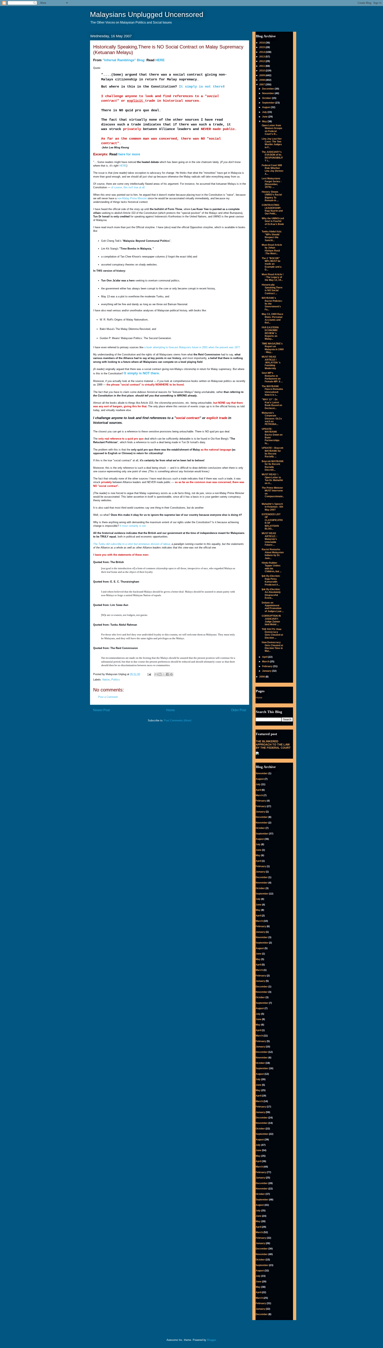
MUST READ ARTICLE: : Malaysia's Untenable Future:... (269, 539)
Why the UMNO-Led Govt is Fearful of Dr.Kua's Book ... (273, 222)
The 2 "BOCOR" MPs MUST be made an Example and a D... (271, 264)
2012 (262, 61)
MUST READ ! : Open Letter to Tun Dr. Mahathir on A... (272, 478)
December (268, 88)
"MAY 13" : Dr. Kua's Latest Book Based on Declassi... (272, 403)
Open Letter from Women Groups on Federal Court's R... (272, 129)
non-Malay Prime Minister (132, 198)
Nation (106, 679)
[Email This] (156, 674)
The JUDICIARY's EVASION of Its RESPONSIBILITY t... (272, 156)
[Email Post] (149, 674)
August (266, 107)
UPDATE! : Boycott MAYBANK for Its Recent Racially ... (272, 452)
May (265, 121)
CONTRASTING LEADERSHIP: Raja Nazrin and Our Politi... (272, 209)
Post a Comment (108, 696)
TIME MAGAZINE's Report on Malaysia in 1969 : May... (273, 348)
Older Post (238, 710)
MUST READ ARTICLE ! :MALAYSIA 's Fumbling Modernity (271, 362)
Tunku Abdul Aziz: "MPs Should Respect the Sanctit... (272, 236)
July (265, 112)
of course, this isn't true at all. (128, 187)
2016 (262, 42)
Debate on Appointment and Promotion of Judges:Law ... (273, 607)
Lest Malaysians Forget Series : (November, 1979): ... (271, 182)
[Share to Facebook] (168, 674)
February (267, 666)
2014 (262, 52)
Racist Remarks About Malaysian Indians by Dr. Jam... (273, 553)
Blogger (211, 1339)
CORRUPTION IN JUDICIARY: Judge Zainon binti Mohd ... (271, 620)
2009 (262, 75)
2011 (262, 66)
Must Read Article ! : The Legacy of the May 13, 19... (272, 277)
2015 (262, 47)
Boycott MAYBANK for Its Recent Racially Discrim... (273, 465)
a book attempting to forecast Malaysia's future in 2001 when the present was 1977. (192, 347)
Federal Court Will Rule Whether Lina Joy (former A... (272, 169)
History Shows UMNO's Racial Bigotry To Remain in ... (272, 196)
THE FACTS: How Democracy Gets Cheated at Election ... (272, 633)
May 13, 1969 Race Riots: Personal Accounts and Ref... (272, 318)
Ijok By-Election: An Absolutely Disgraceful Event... (271, 593)
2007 (262, 84)
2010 (262, 70)
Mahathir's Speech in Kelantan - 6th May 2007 (272, 507)
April (265, 657)
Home (170, 710)
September (268, 102)
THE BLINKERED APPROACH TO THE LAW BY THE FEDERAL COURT (273, 744)
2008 (262, 80)
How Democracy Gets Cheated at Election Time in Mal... (272, 646)
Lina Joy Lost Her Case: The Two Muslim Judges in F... (272, 143)
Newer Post (101, 710)
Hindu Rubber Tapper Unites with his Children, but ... (271, 567)
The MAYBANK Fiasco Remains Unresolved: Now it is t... (272, 390)
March (266, 661)
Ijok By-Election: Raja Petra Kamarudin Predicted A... (271, 580)
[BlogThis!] (160, 674)
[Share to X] (164, 674)
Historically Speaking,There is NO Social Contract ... (272, 289)
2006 (262, 676)
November (268, 93)
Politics (115, 679)
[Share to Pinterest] (171, 674)
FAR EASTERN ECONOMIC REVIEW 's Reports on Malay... (270, 333)
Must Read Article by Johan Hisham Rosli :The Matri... (272, 249)
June (265, 116)
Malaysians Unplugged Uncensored (146, 14)
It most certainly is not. (133, 525)
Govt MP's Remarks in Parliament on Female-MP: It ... (272, 377)
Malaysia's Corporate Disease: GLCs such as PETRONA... (272, 418)
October (267, 98)
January (267, 671)
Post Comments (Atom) (177, 720)
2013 (262, 56)
